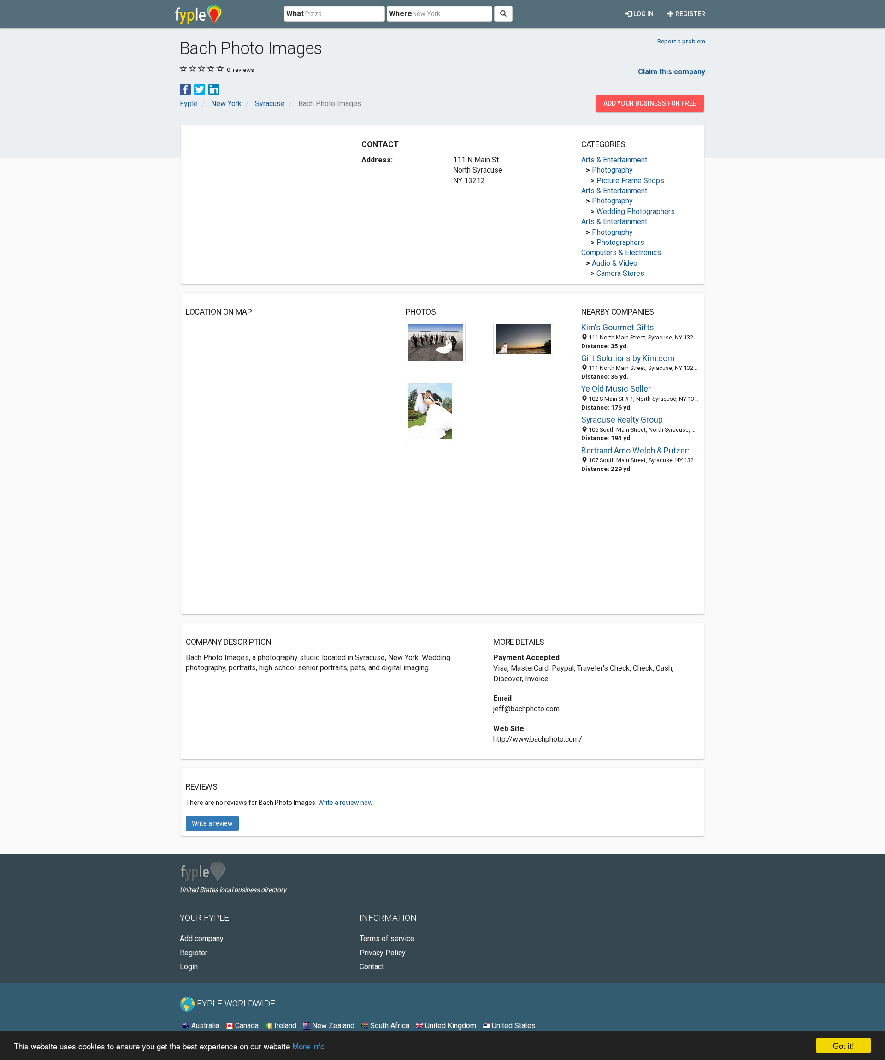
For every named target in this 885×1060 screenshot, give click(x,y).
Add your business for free (649, 103)
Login (189, 966)
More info (308, 1046)
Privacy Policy (383, 952)
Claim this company (671, 71)
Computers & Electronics (621, 252)
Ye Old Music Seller (616, 388)
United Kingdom (449, 1025)
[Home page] (198, 13)
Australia (204, 1025)
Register (689, 14)
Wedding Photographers (635, 211)
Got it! (843, 1045)
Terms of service (387, 938)
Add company (202, 938)
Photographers (620, 242)
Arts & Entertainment (614, 159)
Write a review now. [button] (346, 802)
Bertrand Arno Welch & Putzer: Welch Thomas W (640, 450)
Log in (643, 14)
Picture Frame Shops (630, 180)
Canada (246, 1025)
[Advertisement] (263, 194)
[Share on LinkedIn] (213, 88)
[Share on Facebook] (185, 88)
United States (513, 1025)
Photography (612, 170)
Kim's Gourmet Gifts (617, 327)
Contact (372, 966)
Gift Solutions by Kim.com (627, 358)
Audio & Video (614, 263)
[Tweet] (199, 88)
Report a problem (681, 41)
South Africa (388, 1025)
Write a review (212, 823)
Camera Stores (620, 273)
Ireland (284, 1025)
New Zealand (332, 1025)
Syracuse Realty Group (622, 419)
